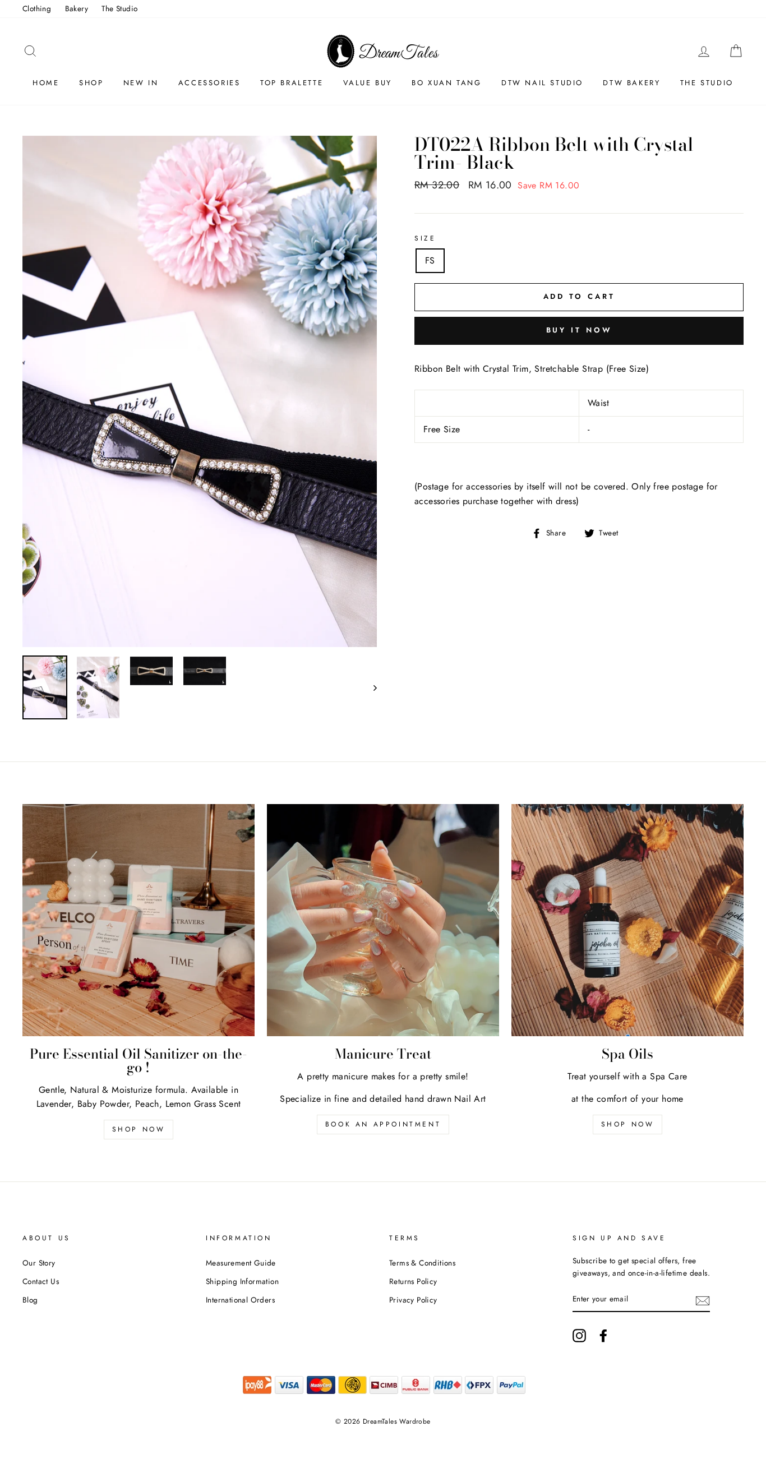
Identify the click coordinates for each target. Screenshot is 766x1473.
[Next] (370, 687)
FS (430, 260)
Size (425, 238)
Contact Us (40, 1281)
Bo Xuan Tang (446, 82)
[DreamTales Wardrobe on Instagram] (579, 1335)
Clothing (36, 8)
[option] (199, 391)
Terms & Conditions (422, 1262)
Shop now (138, 1129)
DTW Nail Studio (542, 82)
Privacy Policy (413, 1299)
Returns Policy (413, 1281)
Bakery (76, 8)
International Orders (240, 1299)
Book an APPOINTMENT (383, 1124)
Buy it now (579, 330)
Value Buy (367, 82)
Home (46, 82)
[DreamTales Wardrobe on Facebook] (603, 1335)
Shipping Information (242, 1281)
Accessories (209, 82)
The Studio (119, 8)
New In (141, 82)
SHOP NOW (627, 1124)
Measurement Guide (241, 1262)
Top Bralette (291, 82)
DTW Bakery (631, 82)
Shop (91, 82)
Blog (30, 1299)
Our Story (39, 1262)
